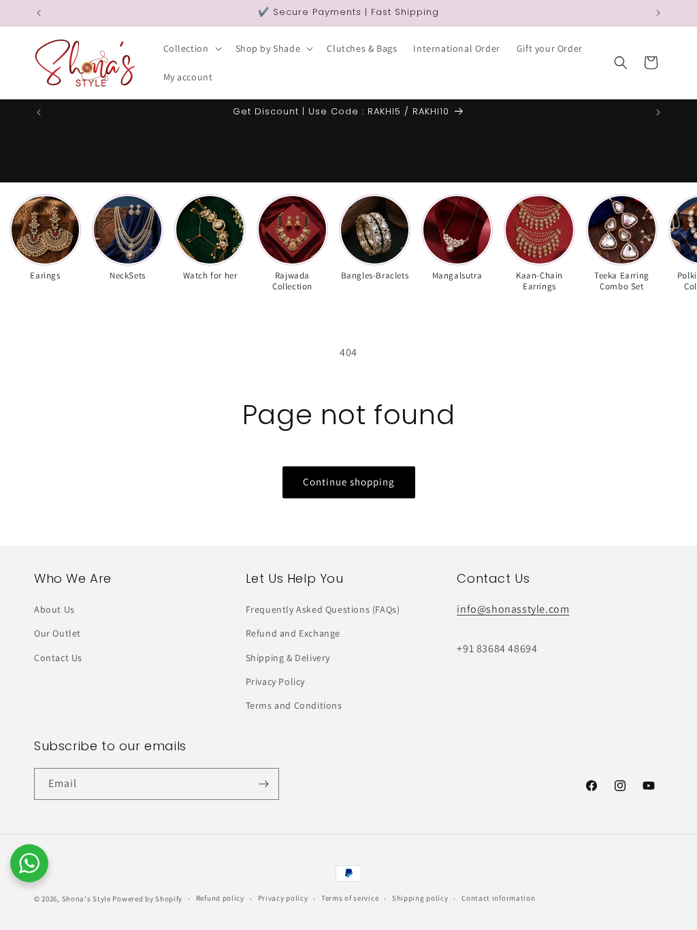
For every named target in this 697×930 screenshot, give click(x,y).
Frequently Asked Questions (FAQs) (323, 609)
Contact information (498, 898)
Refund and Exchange (293, 633)
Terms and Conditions (294, 705)
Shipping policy (420, 898)
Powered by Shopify (147, 898)
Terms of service (349, 898)
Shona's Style (86, 898)
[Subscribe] (263, 784)
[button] (191, 48)
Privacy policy (283, 898)
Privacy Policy (275, 681)
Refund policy (220, 898)
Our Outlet (57, 633)
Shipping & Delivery (288, 658)
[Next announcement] (658, 13)
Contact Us (58, 658)
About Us (54, 609)
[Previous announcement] (39, 13)
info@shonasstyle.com (513, 609)
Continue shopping (349, 481)
